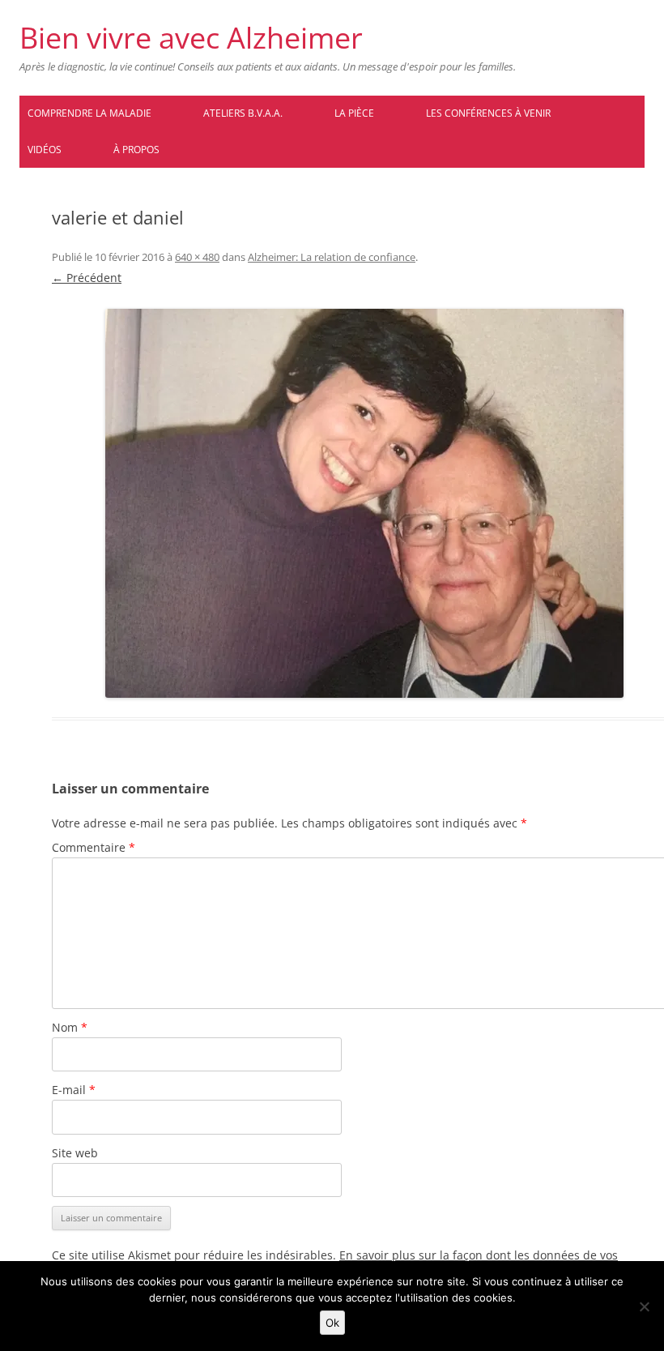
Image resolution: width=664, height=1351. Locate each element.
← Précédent (86, 277)
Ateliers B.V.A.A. (243, 113)
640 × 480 (197, 257)
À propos (136, 149)
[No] (644, 1306)
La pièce (354, 113)
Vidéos (45, 149)
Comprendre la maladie (89, 113)
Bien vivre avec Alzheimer (191, 38)
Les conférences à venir (488, 113)
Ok (332, 1322)
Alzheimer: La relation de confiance (331, 257)
